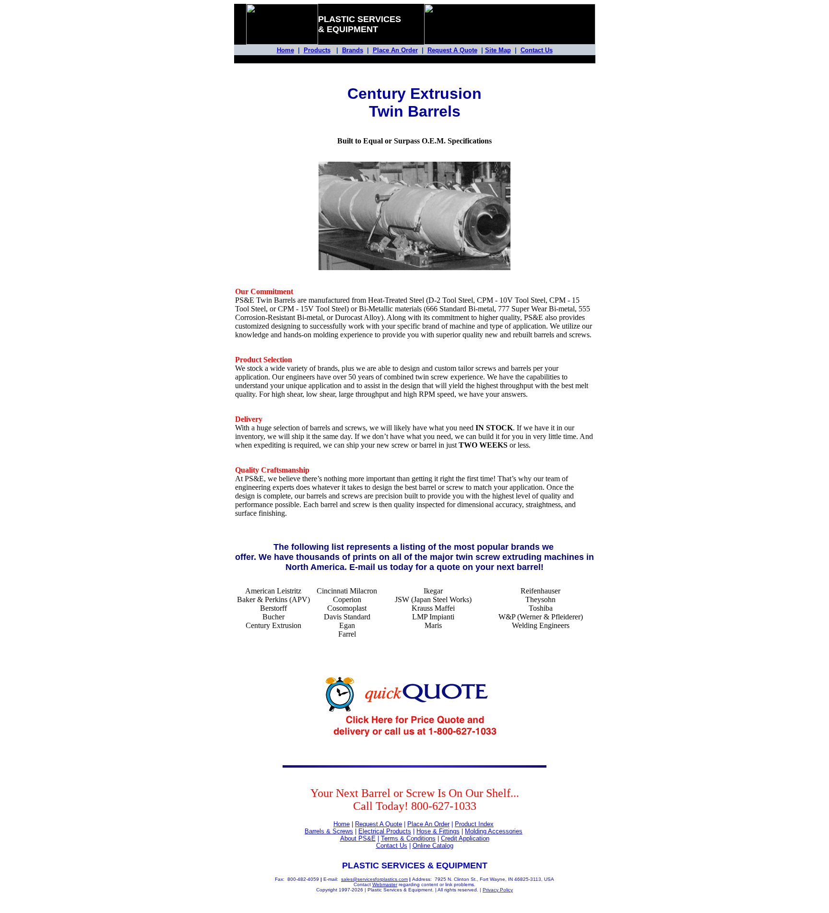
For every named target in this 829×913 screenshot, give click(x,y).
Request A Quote (452, 50)
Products (317, 50)
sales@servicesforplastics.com (374, 879)
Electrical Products (384, 831)
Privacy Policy (498, 889)
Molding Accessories (493, 831)
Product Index (474, 824)
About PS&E (358, 838)
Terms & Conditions (408, 838)
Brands (352, 50)
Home (285, 50)
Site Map (498, 50)
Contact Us (537, 50)
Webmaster (384, 884)
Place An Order (395, 50)
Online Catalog (433, 845)
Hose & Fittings (438, 831)
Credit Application (465, 838)
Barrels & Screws (329, 831)
